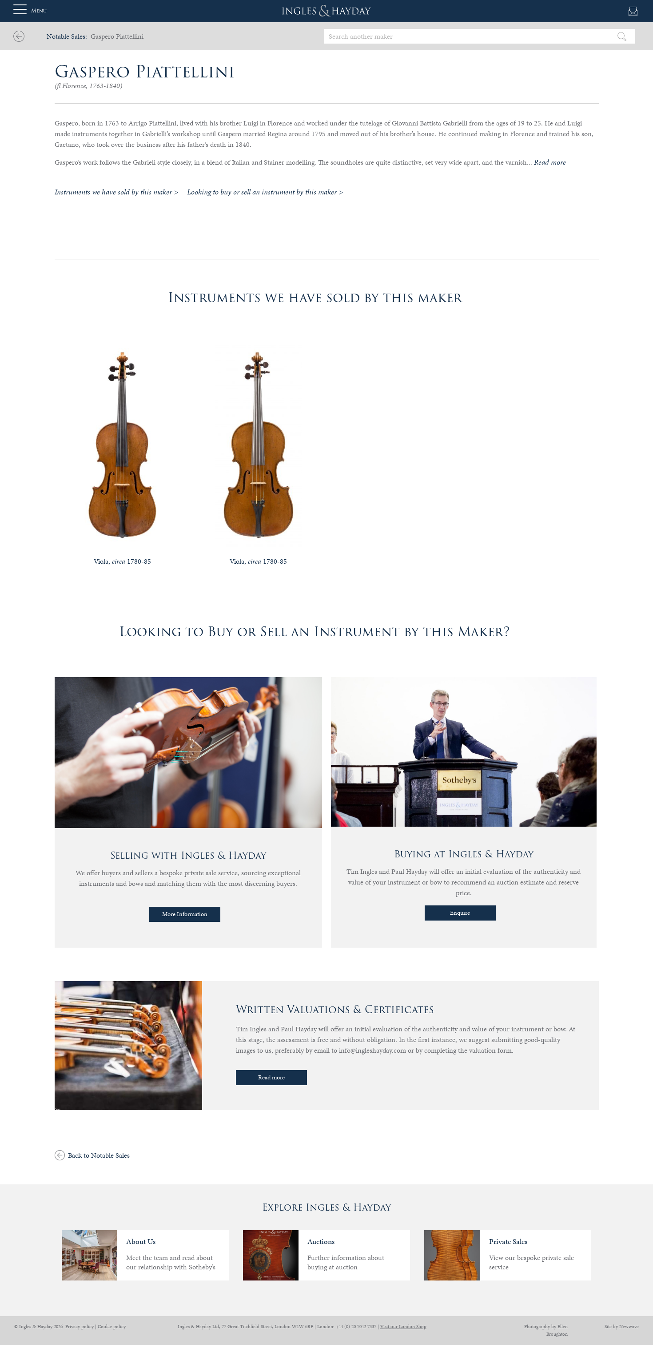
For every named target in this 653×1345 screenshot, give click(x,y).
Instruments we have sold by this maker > (116, 192)
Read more (271, 1077)
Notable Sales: (67, 36)
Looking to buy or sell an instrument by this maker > (265, 192)
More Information (184, 914)
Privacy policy (79, 1326)
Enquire (460, 913)
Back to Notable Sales (99, 1155)
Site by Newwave (622, 1326)
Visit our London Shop (403, 1326)
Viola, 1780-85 (122, 561)
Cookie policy (112, 1326)
